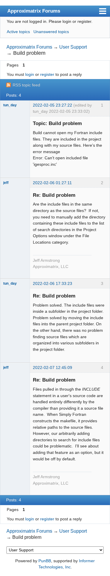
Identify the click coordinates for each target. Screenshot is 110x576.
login (29, 74)
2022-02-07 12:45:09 (52, 367)
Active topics (18, 31)
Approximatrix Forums (33, 11)
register (47, 74)
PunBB (44, 560)
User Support (73, 47)
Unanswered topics (51, 31)
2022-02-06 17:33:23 (52, 283)
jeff (6, 182)
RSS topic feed (26, 85)
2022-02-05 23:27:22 (52, 105)
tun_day (10, 105)
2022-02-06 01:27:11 (52, 182)
